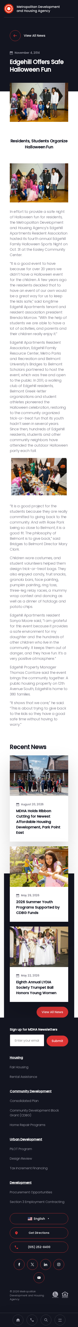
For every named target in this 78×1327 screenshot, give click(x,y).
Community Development (31, 1091)
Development (21, 1182)
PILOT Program (21, 1149)
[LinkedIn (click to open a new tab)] (45, 1264)
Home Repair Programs (27, 1125)
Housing (16, 1057)
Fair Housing (19, 1067)
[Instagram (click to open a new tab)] (58, 1264)
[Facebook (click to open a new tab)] (19, 1264)
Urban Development (26, 1139)
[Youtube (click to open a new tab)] (39, 1277)
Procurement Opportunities (31, 1192)
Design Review (21, 1158)
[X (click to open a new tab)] (32, 1264)
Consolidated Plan (24, 1101)
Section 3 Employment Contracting (37, 1202)
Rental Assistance (23, 1076)
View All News (34, 35)
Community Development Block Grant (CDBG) (34, 1113)
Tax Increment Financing (29, 1168)
